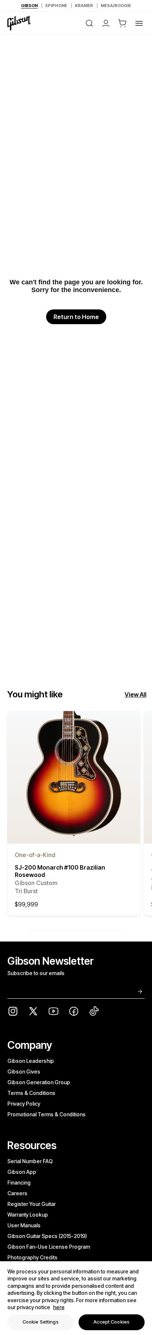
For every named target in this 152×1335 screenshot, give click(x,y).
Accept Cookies (111, 1322)
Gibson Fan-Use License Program (48, 1247)
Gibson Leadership (30, 1061)
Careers (17, 1193)
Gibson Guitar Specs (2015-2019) (47, 1236)
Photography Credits (32, 1257)
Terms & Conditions (31, 1093)
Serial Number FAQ (30, 1161)
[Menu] (139, 23)
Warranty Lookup (27, 1214)
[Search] (89, 23)
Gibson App (21, 1172)
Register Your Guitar (31, 1204)
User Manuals (24, 1225)
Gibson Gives (23, 1071)
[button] (122, 23)
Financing (19, 1182)
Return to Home (76, 316)
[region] (76, 1298)
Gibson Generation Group (38, 1082)
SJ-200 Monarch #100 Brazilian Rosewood (60, 879)
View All (135, 694)
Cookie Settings (41, 1322)
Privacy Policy (23, 1103)
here (59, 1307)
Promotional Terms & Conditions (46, 1114)
